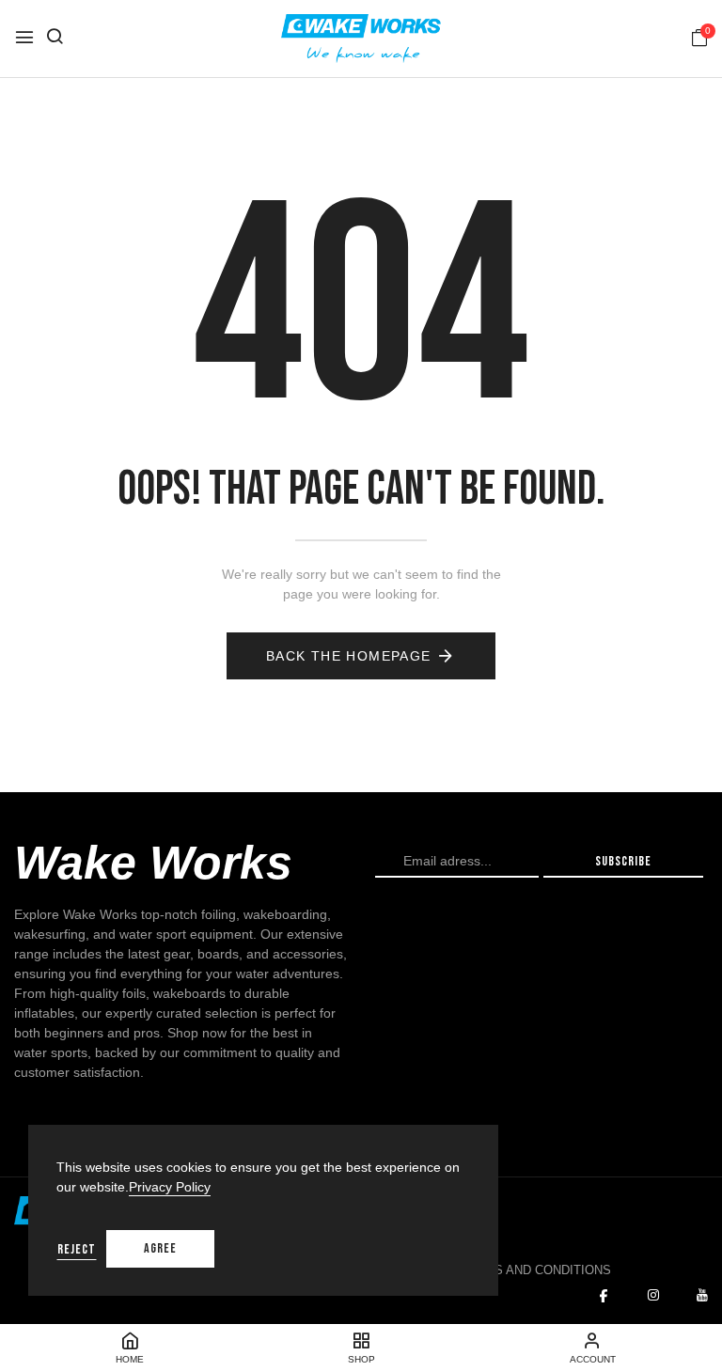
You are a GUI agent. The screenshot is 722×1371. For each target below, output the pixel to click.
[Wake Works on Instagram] (653, 1295)
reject (76, 1249)
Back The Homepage (349, 655)
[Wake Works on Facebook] (603, 1295)
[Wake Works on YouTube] (702, 1295)
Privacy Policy (170, 1186)
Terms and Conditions (535, 1270)
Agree (160, 1248)
